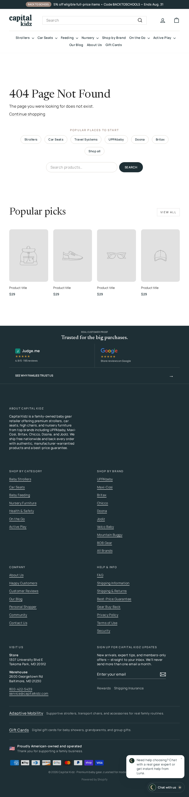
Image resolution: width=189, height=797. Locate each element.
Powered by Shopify (94, 779)
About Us (94, 45)
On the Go (137, 37)
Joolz (101, 519)
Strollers (23, 37)
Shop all (94, 151)
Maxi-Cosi (105, 487)
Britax (160, 139)
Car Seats (46, 37)
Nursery (88, 37)
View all (168, 212)
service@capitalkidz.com (28, 693)
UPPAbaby (116, 139)
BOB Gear (104, 543)
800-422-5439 (20, 689)
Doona (140, 139)
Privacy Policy (107, 615)
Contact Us (18, 623)
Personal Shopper (23, 606)
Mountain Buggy (109, 534)
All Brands (104, 550)
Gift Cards (114, 45)
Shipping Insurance (129, 688)
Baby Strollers (20, 479)
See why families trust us (94, 375)
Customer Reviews (23, 591)
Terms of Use (107, 623)
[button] (155, 766)
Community (18, 615)
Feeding (68, 37)
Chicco (102, 503)
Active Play (162, 37)
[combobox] (94, 20)
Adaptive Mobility (26, 713)
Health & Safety (21, 511)
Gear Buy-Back (109, 606)
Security (103, 630)
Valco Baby (105, 526)
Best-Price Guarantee (114, 599)
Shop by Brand (114, 37)
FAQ (100, 575)
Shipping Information (113, 583)
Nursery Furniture (22, 503)
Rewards (104, 688)
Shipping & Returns (112, 591)
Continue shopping (27, 114)
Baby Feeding (19, 495)
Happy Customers (23, 583)
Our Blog (76, 45)
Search (131, 167)
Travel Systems (85, 139)
